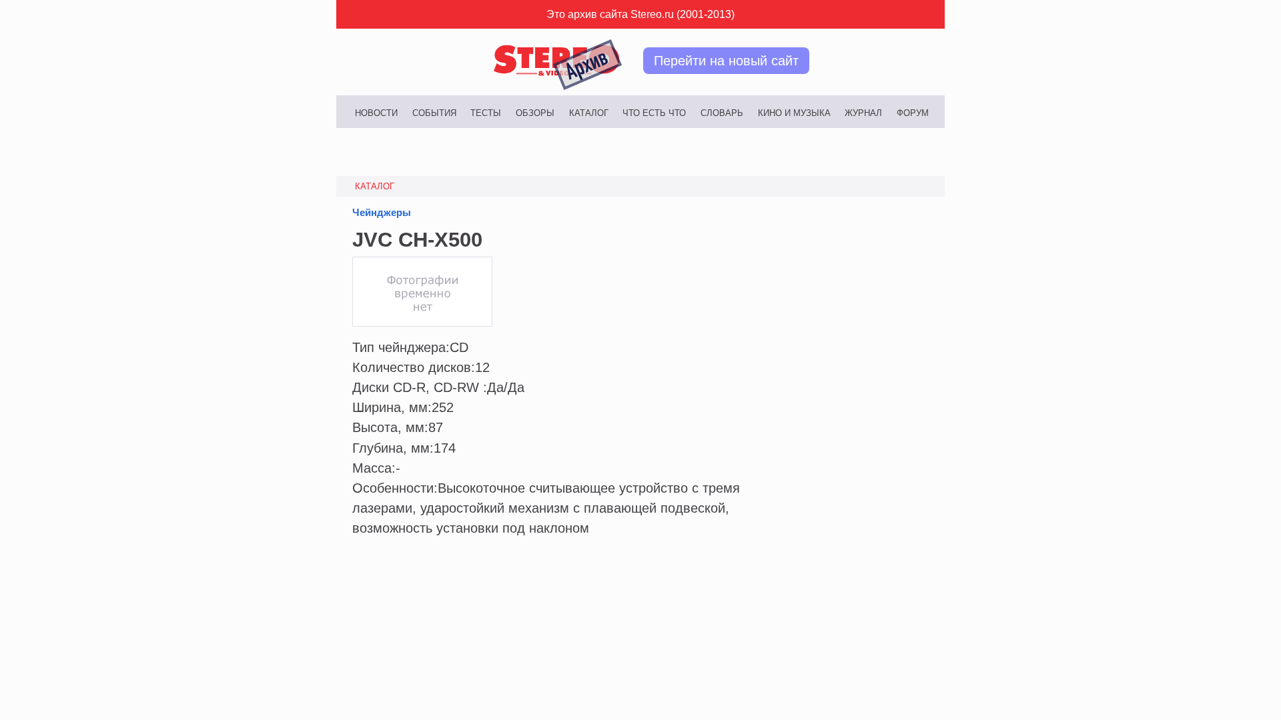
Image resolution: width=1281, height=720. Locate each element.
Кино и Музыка (794, 113)
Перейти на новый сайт (726, 60)
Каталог (588, 113)
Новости (376, 113)
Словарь (722, 113)
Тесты (485, 113)
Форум (913, 113)
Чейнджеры (381, 212)
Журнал (863, 113)
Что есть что (654, 113)
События (434, 113)
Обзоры (535, 113)
